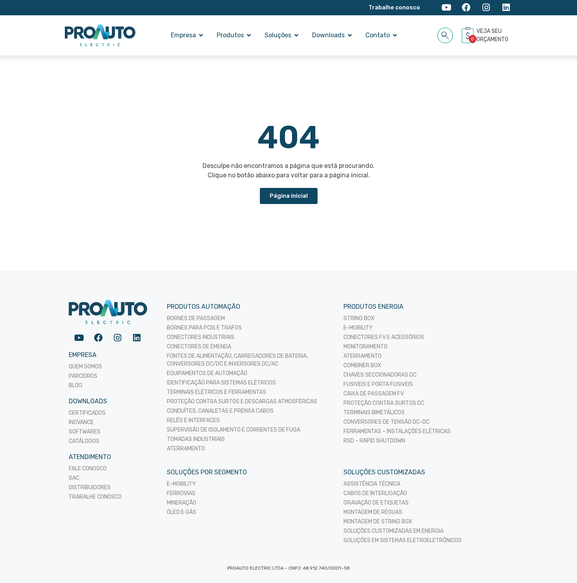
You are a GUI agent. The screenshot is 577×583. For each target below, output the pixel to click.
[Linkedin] (506, 8)
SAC (74, 478)
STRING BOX (358, 318)
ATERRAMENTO (186, 448)
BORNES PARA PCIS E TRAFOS (204, 327)
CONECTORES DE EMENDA (199, 346)
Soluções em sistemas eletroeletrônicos (402, 540)
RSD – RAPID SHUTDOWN (374, 440)
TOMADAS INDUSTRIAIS (196, 439)
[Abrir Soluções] (296, 35)
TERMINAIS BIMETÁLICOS (374, 412)
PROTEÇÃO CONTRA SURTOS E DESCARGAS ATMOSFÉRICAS (242, 401)
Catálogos (84, 441)
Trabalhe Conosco (95, 497)
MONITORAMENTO (365, 346)
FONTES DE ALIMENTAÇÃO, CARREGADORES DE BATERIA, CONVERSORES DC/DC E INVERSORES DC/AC (237, 360)
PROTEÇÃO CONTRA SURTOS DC (383, 403)
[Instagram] (486, 8)
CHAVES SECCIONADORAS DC (379, 375)
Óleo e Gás (181, 512)
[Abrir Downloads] (350, 35)
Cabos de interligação (375, 493)
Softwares (84, 431)
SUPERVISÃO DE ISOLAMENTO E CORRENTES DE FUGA (233, 429)
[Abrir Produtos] (249, 35)
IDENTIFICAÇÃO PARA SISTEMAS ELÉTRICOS (221, 382)
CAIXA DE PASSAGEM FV (373, 393)
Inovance (81, 422)
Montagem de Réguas (372, 512)
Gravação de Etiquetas (376, 502)
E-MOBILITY (357, 327)
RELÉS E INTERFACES (193, 420)
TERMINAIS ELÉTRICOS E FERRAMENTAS (216, 392)
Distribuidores (90, 487)
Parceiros (83, 376)
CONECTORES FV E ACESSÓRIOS (383, 337)
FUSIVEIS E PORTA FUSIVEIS (378, 384)
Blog (75, 385)
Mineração (181, 502)
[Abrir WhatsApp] (557, 563)
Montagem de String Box (377, 521)
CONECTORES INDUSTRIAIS (200, 337)
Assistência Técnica (371, 484)
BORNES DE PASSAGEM (196, 318)
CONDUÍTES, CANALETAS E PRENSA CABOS (220, 411)
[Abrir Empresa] (201, 35)
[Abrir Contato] (395, 35)
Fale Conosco (88, 468)
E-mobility (181, 484)
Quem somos (85, 366)
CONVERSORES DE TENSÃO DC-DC (386, 422)
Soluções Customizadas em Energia (393, 531)
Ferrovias (181, 493)
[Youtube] (446, 8)
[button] (445, 33)
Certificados (87, 413)
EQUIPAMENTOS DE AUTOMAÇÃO (207, 373)
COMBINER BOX (362, 365)
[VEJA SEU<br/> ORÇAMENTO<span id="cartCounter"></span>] (469, 35)
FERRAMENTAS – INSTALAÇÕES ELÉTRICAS (397, 431)
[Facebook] (466, 8)
